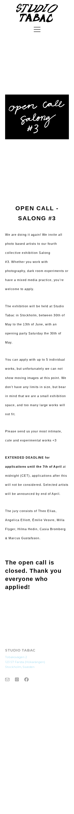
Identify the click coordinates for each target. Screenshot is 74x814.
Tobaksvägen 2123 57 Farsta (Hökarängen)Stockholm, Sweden (25, 662)
